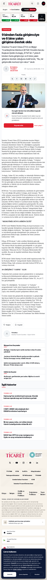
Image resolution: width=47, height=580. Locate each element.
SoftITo (24, 471)
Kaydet (19, 325)
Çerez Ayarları (23, 574)
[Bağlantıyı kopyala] (35, 79)
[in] (37, 463)
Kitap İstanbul (35, 471)
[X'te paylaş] (12, 79)
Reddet (37, 574)
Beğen (8, 325)
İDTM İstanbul (27, 475)
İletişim (12, 493)
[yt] (16, 463)
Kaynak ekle (18, 125)
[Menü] (4, 3)
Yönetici (14, 332)
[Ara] (32, 3)
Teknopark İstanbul (12, 475)
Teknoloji (6, 29)
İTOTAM (9, 471)
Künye (4, 493)
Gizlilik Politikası (17, 569)
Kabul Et (9, 574)
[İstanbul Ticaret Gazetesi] (15, 3)
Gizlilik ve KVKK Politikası (21, 493)
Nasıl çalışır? (38, 125)
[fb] (30, 463)
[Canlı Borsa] (43, 3)
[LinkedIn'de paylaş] (26, 79)
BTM (17, 471)
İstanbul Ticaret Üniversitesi (23, 484)
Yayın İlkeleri (43, 493)
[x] (10, 463)
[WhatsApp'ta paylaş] (21, 79)
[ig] (23, 463)
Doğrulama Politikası (33, 493)
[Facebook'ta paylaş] (17, 79)
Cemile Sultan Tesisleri (20, 479)
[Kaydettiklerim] (38, 3)
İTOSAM (38, 475)
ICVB (33, 479)
